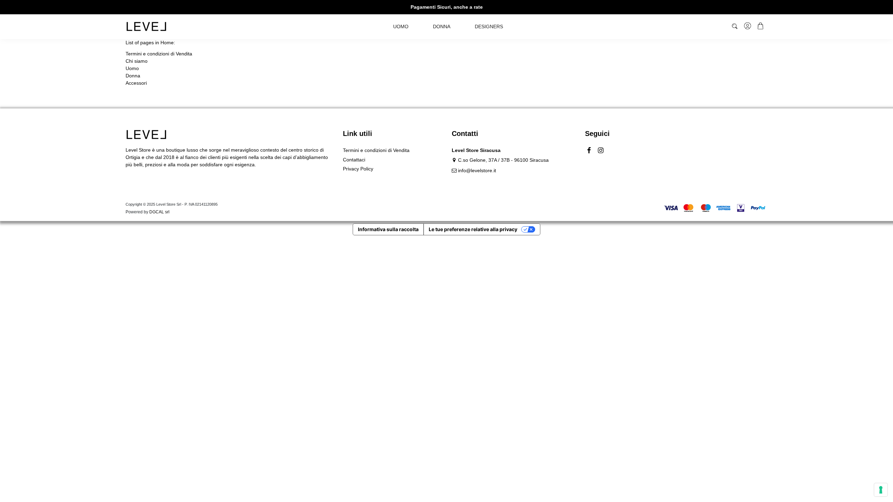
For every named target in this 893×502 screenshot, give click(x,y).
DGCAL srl (159, 212)
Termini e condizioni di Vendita (159, 53)
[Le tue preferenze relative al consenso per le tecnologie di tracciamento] (880, 489)
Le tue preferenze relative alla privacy (473, 229)
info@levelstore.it (477, 170)
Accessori (136, 83)
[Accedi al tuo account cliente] (748, 26)
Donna (133, 75)
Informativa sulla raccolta (388, 229)
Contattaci (354, 159)
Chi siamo (137, 61)
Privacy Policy (358, 169)
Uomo (132, 68)
